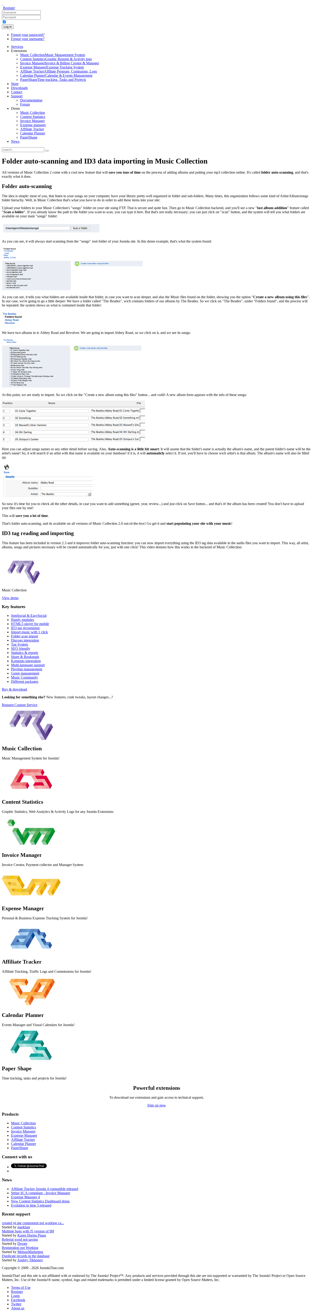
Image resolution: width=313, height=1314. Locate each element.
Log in (8, 26)
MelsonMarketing (30, 1252)
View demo (10, 598)
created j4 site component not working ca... (33, 1223)
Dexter (22, 1244)
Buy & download (14, 689)
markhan (23, 1227)
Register (9, 8)
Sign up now (156, 1105)
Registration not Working (20, 1248)
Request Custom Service (19, 705)
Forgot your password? (27, 35)
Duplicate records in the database (25, 1256)
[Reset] (47, 150)
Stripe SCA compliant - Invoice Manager (40, 1193)
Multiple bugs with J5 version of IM (28, 1231)
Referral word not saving (20, 1239)
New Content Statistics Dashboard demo (40, 1201)
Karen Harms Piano (31, 1235)
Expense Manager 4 (25, 1197)
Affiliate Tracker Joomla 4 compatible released (44, 1189)
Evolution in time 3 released (31, 1205)
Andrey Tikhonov (30, 1260)
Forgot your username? (27, 39)
